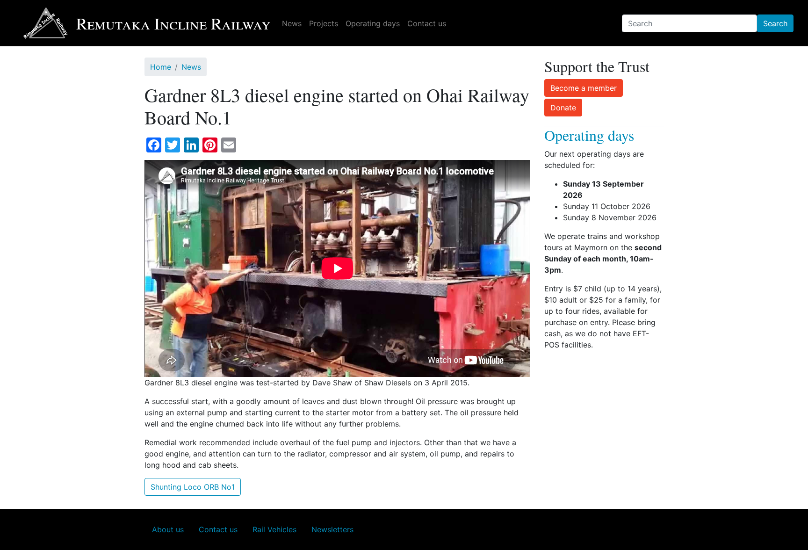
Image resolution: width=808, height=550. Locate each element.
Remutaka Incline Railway (173, 23)
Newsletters (332, 529)
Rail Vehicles (274, 529)
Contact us (426, 23)
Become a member (583, 88)
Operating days (373, 23)
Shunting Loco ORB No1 (193, 487)
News (292, 23)
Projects (323, 23)
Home (160, 67)
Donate (563, 107)
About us (168, 529)
